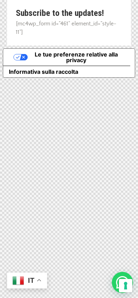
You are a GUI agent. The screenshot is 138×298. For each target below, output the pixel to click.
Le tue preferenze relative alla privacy (76, 57)
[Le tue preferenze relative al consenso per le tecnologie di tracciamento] (125, 285)
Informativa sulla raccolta (43, 71)
